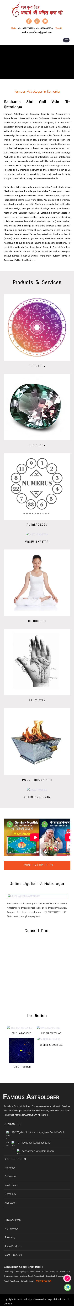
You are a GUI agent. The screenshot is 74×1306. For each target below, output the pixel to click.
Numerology (11, 1228)
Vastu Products (13, 1255)
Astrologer (10, 1176)
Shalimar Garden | (34, 1272)
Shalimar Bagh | (26, 1276)
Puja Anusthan (13, 1220)
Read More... (28, 260)
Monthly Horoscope (39, 865)
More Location (43, 1280)
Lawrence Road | (12, 1276)
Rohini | (46, 1272)
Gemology (10, 1194)
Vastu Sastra (12, 1185)
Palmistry (10, 1237)
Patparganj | (21, 1272)
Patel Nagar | (15, 1281)
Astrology (10, 1167)
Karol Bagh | (51, 1276)
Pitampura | (55, 1272)
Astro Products (13, 1246)
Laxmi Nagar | (10, 1272)
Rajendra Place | (27, 1281)
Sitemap (8, 1304)
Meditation (10, 1202)
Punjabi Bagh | (40, 1276)
